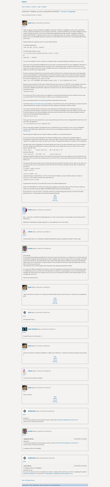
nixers (24, 2)
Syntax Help (25, 485)
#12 (50, 431)
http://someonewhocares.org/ (38, 103)
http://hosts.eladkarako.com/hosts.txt (67, 419)
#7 (54, 329)
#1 (49, 23)
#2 (50, 210)
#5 (49, 287)
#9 (49, 371)
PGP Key (55, 200)
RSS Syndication (56, 485)
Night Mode (36, 485)
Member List (47, 485)
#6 (48, 312)
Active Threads (26, 6)
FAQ (30, 485)
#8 (49, 346)
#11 (53, 411)
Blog (55, 195)
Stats (41, 485)
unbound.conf (26, 131)
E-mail (55, 198)
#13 (54, 458)
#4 (50, 248)
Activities (33, 6)
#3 (49, 231)
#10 (49, 387)
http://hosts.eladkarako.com (30, 473)
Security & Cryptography (68, 11)
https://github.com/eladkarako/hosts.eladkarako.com (59, 473)
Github (43, 100)
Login (39, 6)
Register (44, 6)
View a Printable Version (28, 480)
